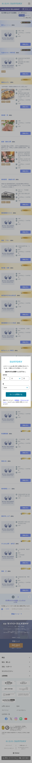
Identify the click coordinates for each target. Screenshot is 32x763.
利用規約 (17, 400)
